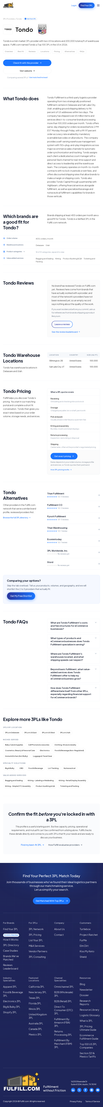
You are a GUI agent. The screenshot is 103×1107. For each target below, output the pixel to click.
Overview (9, 51)
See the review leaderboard (65, 331)
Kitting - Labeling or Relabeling (41, 780)
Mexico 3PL (35, 1034)
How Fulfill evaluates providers (64, 845)
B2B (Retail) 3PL (63, 1001)
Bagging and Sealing (14, 780)
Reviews (32, 51)
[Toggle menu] (98, 5)
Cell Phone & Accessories (38, 745)
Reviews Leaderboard (10, 966)
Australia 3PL (36, 1023)
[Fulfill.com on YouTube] (98, 1090)
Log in (73, 5)
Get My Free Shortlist (21, 595)
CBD (21, 768)
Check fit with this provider (25, 62)
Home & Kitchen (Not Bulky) (16, 756)
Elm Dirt (84, 945)
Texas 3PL (34, 997)
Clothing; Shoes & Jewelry (65, 745)
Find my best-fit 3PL (31, 845)
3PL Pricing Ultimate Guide (88, 1028)
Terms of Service (92, 1101)
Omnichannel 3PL (64, 986)
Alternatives (70, 51)
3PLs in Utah (65, 732)
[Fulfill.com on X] (79, 1090)
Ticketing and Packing (69, 786)
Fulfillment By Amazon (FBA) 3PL (62, 1022)
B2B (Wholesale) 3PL (63, 994)
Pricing (57, 51)
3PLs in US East (30, 732)
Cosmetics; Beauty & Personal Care (20, 750)
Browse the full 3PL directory (15, 517)
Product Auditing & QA (45, 786)
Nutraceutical (69, 768)
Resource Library (89, 1009)
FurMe (83, 940)
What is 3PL (86, 1020)
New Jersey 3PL (38, 992)
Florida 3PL (35, 1003)
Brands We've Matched (11, 958)
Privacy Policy (76, 1101)
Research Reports (85, 1002)
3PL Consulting (37, 956)
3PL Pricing (35, 934)
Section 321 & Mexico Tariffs (88, 1055)
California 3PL (36, 986)
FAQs (82, 51)
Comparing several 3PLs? (27, 77)
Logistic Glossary (90, 1015)
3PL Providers (9, 19)
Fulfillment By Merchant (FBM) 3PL (63, 1043)
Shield (83, 956)
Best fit (21, 51)
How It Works (10, 939)
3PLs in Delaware (12, 732)
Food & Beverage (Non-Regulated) (69, 750)
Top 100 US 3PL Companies (88, 1046)
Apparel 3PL (10, 986)
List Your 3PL (36, 940)
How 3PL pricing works (60, 470)
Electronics (45, 750)
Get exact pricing (62, 456)
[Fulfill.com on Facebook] (85, 1090)
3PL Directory (11, 945)
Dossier (84, 995)
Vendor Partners (38, 951)
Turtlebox (85, 929)
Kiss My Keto (87, 951)
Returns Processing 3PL (63, 1033)
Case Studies (10, 950)
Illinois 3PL (35, 1008)
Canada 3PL (35, 1028)
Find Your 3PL (86, 5)
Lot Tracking (53, 768)
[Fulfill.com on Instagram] (91, 1090)
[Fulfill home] (8, 5)
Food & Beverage (35, 768)
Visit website (26, 70)
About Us (59, 929)
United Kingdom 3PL (38, 1016)
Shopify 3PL (10, 1012)
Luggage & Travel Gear (42, 756)
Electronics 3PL (12, 1001)
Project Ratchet (89, 934)
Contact (59, 934)
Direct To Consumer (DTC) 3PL (63, 1010)
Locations (45, 51)
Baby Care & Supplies (14, 745)
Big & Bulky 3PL (11, 1006)
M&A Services (36, 945)
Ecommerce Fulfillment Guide (89, 1037)
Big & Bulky (9, 768)
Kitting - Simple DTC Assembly (18, 786)
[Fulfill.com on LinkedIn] (73, 1090)
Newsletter (86, 989)
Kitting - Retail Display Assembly (72, 780)
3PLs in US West (48, 732)
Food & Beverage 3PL (13, 994)
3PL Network (36, 929)
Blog (82, 984)
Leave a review (62, 324)
